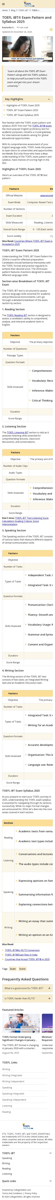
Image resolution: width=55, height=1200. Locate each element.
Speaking (7, 1087)
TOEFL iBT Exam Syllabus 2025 (22, 115)
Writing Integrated (12, 1075)
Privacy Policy (31, 1193)
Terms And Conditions (12, 1193)
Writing (6, 1069)
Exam (13, 968)
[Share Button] (51, 29)
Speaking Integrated (13, 1093)
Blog (13, 10)
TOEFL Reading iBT (17, 315)
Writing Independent (13, 1081)
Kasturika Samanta (9, 27)
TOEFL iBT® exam (41, 125)
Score (22, 968)
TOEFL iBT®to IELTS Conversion (22, 950)
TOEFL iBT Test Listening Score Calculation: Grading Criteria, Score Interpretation (25, 521)
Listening (7, 1105)
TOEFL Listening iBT (17, 432)
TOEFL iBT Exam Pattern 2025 (22, 110)
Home (5, 10)
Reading (6, 1111)
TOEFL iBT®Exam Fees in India (21, 954)
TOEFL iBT (23, 10)
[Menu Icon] (3, 4)
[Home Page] (28, 6)
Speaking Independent (14, 1099)
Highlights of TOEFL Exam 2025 (23, 105)
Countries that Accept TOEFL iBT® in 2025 (27, 959)
